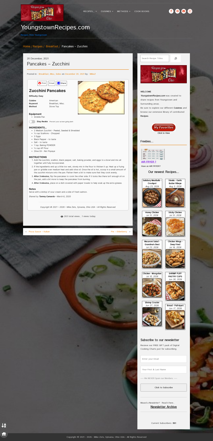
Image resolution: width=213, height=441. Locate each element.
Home (26, 47)
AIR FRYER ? (148, 162)
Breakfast (52, 47)
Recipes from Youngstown (42, 30)
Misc (52, 74)
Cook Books (141, 11)
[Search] (176, 58)
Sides (58, 74)
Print (43, 83)
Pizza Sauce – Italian (39, 231)
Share (63, 83)
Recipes (37, 47)
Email (51, 83)
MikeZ (93, 74)
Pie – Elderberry (119, 231)
